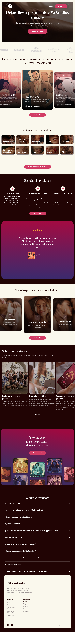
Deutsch (25, 606)
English (25, 604)
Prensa (9, 605)
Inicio (9, 602)
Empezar (61, 6)
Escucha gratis (37, 31)
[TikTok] (12, 625)
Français (26, 611)
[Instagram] (8, 625)
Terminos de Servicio (11, 608)
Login (51, 6)
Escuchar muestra (34, 106)
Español (25, 608)
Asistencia (10, 615)
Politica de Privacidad (10, 612)
